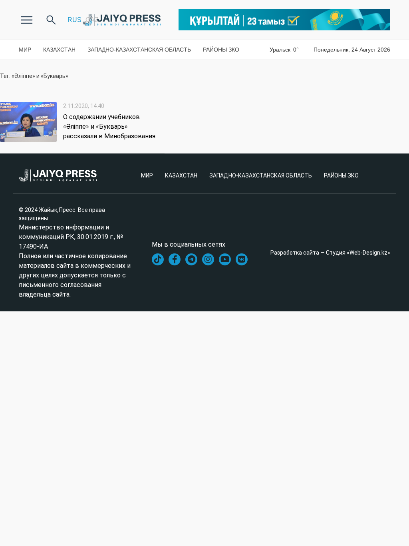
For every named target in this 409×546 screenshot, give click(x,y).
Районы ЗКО (221, 49)
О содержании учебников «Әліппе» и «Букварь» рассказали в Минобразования (109, 126)
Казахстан (59, 49)
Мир (25, 49)
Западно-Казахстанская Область (139, 49)
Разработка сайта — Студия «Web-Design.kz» (330, 252)
